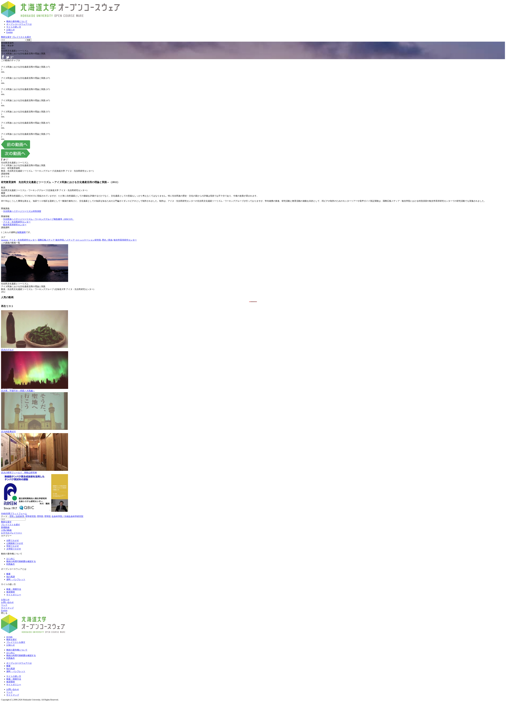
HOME (9, 637)
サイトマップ (7, 608)
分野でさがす (12, 540)
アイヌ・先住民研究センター (17, 222)
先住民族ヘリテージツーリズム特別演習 (22, 211)
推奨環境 (10, 592)
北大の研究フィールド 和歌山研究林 (19, 472)
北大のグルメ (7, 350)
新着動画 (5, 527)
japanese (4, 240)
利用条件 (10, 564)
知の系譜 (10, 577)
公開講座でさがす (14, 543)
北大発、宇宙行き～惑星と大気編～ (18, 391)
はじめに (10, 558)
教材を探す (6, 37)
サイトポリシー (13, 595)
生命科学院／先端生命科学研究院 (67, 516)
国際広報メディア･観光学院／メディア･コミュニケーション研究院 (69, 240)
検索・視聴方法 (13, 589)
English (9, 32)
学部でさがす (12, 546)
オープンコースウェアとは (19, 24)
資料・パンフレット (15, 579)
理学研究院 (30, 516)
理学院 (47, 516)
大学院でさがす (13, 549)
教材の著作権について (16, 21)
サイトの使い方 (13, 27)
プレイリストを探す (21, 37)
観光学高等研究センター (14, 225)
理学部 (40, 516)
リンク (4, 605)
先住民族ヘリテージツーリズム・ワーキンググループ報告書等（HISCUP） (38, 219)
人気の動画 (6, 530)
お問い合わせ (7, 602)
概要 (8, 574)
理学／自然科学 (16, 516)
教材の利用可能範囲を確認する (21, 561)
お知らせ (10, 30)
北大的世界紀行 (8, 432)
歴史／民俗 (107, 240)
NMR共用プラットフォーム (14, 513)
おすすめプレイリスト (11, 533)
